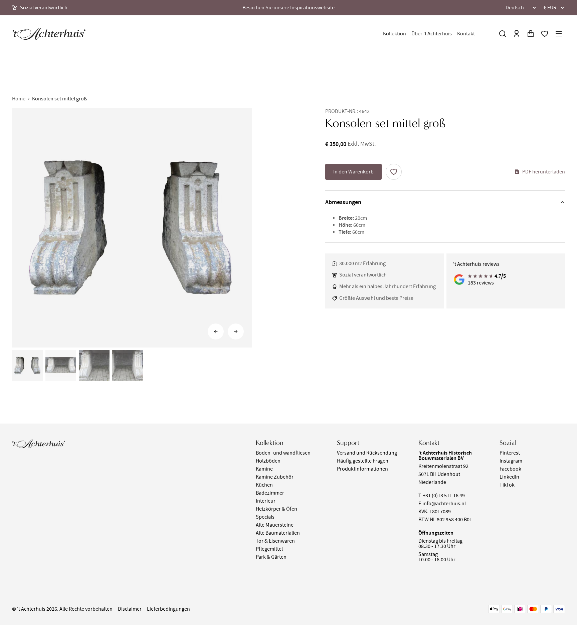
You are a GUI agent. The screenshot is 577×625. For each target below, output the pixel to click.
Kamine (264, 469)
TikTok (507, 485)
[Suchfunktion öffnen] (502, 33)
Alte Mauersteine (275, 525)
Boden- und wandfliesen (283, 453)
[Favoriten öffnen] (544, 33)
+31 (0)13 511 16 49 (444, 495)
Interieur (265, 501)
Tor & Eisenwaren (275, 541)
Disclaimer (130, 609)
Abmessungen (343, 202)
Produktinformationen (362, 469)
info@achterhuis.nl (444, 503)
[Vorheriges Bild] (216, 332)
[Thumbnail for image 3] (94, 365)
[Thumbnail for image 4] (127, 365)
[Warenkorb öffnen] (530, 33)
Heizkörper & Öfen (276, 509)
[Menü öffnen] (558, 33)
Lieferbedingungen (168, 609)
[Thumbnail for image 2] (60, 365)
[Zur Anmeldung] (516, 33)
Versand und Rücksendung (367, 453)
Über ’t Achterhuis (431, 33)
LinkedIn (509, 477)
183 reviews (481, 282)
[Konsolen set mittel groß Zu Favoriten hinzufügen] (394, 172)
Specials (265, 517)
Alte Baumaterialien (278, 533)
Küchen (264, 485)
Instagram (511, 461)
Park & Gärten (271, 557)
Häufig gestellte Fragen (362, 461)
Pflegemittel (269, 549)
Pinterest (510, 453)
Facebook (510, 469)
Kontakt (466, 33)
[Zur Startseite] (48, 34)
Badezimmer (270, 493)
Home (18, 98)
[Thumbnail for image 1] (27, 365)
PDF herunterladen (543, 171)
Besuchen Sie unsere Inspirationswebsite (288, 7)
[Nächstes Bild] (236, 332)
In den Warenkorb (353, 171)
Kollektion (394, 33)
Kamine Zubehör (275, 477)
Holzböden (268, 461)
